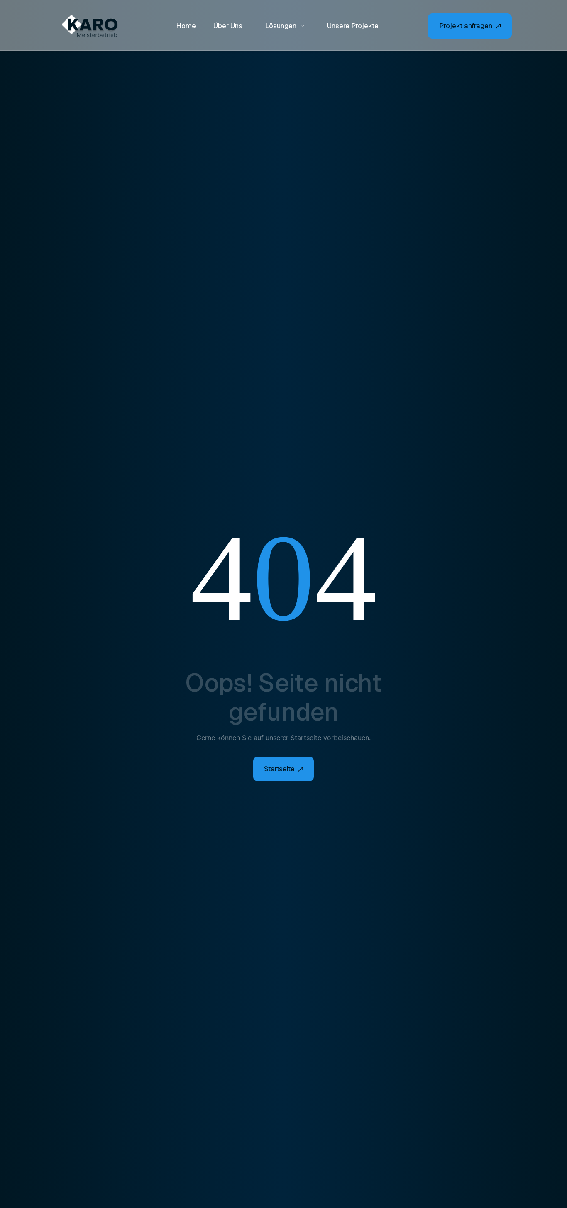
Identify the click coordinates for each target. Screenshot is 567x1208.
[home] (94, 26)
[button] (284, 26)
